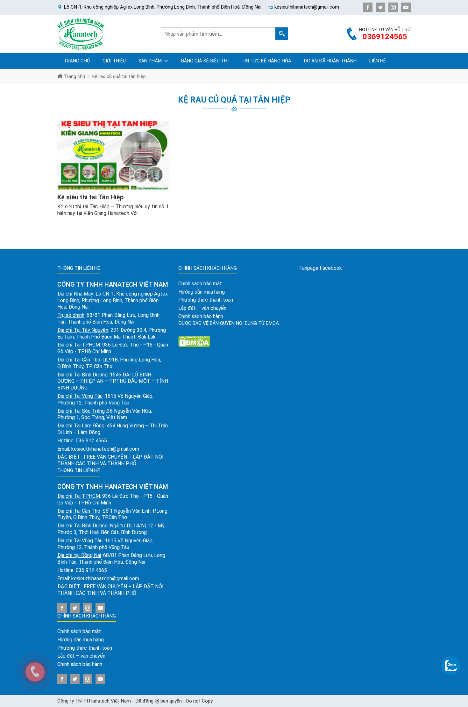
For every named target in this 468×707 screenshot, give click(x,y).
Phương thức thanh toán (84, 648)
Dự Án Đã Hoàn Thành (330, 61)
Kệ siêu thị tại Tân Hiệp (90, 197)
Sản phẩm (150, 61)
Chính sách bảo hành (79, 664)
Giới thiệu (114, 61)
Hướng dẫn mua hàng (80, 640)
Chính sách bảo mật (79, 631)
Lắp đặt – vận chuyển (81, 656)
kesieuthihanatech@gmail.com (105, 449)
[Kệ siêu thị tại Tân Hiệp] (113, 155)
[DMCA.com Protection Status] (194, 341)
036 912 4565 (91, 441)
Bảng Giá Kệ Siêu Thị (205, 61)
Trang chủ (77, 61)
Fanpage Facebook (320, 268)
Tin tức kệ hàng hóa (266, 61)
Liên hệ (377, 61)
